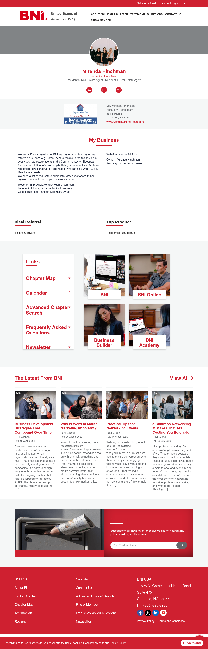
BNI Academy (149, 342)
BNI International (146, 3)
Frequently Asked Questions (46, 329)
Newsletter (38, 346)
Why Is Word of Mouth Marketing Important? (79, 425)
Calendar (36, 292)
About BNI (98, 14)
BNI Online (149, 294)
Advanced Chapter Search (47, 309)
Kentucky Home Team (104, 76)
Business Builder (104, 342)
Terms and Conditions (171, 621)
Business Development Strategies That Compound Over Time (34, 427)
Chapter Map (41, 278)
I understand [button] (192, 643)
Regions (157, 14)
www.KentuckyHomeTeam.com (125, 122)
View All (180, 377)
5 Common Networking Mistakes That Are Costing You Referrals (171, 427)
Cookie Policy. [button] (118, 643)
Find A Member (101, 20)
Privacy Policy (146, 621)
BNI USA (21, 579)
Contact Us (173, 14)
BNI (104, 294)
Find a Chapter (117, 14)
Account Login (169, 3)
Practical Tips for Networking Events (122, 425)
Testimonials (139, 14)
